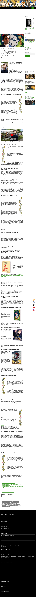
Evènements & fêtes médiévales (6, 516)
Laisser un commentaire (18, 58)
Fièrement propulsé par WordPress (5, 595)
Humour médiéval (4, 521)
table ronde (4, 506)
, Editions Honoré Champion (12, 275)
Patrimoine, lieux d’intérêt (5, 523)
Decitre (26, 29)
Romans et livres (11, 48)
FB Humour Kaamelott (31, 42)
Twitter (27, 41)
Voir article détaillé (28, 31)
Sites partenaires (3, 584)
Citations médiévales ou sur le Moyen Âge (7, 535)
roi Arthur (8, 505)
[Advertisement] (12, 24)
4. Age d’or (32, 91)
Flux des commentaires (4, 589)
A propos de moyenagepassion (5, 591)
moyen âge (14, 504)
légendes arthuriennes (5, 503)
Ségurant (19, 505)
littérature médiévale (13, 503)
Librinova (33, 28)
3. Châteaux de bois (29, 91)
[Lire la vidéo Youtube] (12, 135)
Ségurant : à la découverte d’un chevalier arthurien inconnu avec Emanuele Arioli (11, 53)
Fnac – (27, 28)
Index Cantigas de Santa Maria (5, 554)
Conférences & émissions (5, 519)
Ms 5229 (19, 504)
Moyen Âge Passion (5, 7)
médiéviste (10, 504)
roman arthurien (14, 505)
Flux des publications (4, 588)
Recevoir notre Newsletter (29, 52)
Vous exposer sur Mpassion (5, 581)
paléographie (4, 505)
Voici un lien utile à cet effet (14, 372)
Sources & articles (4, 533)
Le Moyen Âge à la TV (4, 526)
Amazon (30, 28)
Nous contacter (3, 583)
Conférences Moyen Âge (5, 48)
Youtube (29, 41)
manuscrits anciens (5, 504)
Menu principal (35, 8)
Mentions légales (3, 586)
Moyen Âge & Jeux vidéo (5, 528)
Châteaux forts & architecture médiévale (7, 512)
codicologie (17, 502)
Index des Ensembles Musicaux (5, 549)
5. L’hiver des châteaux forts (29, 92)
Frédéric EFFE (11, 58)
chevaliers (12, 502)
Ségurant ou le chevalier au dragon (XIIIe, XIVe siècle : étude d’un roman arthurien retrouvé (12, 279)
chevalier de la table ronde (6, 502)
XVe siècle (8, 506)
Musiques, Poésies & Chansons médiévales (7, 514)
